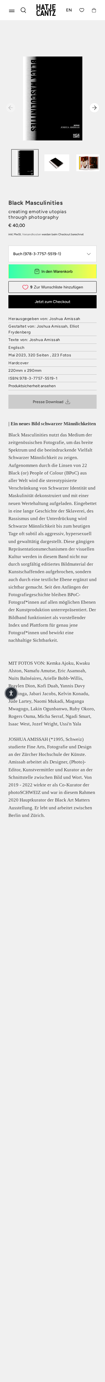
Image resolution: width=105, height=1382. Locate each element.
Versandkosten (31, 234)
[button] (11, 693)
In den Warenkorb (57, 271)
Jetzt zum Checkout (52, 301)
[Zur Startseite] (46, 10)
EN (69, 10)
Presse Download (48, 401)
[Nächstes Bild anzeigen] (94, 108)
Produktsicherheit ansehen (32, 386)
